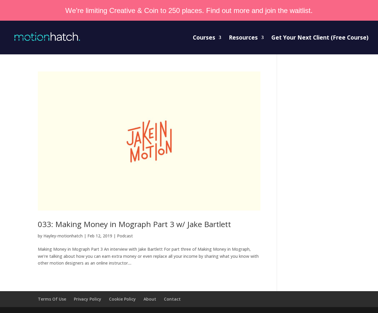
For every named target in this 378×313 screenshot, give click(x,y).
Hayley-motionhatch (63, 236)
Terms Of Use (52, 299)
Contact (172, 299)
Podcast (125, 236)
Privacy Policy (87, 299)
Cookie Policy (122, 299)
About (150, 299)
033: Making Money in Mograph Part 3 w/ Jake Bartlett (134, 224)
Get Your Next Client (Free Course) (320, 38)
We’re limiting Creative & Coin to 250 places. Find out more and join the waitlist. (189, 10)
